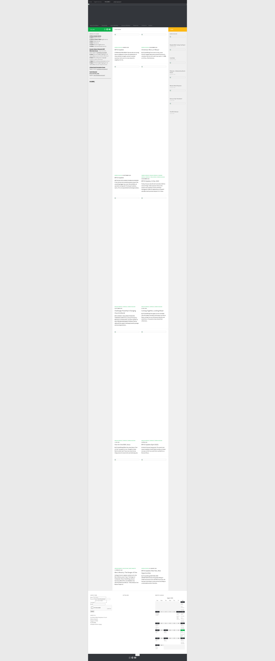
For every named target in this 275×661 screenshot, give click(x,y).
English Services (97, 2)
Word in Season (118, 47)
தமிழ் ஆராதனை (117, 2)
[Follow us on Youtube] (109, 29)
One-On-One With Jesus (122, 445)
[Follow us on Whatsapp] (105, 29)
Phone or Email (94, 599)
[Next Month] (183, 598)
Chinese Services (145, 175)
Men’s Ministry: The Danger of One (126, 572)
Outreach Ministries (125, 25)
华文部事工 (107, 2)
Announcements (118, 568)
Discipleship (104, 25)
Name (91, 597)
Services (148, 177)
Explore (150, 25)
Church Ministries (114, 25)
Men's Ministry (132, 568)
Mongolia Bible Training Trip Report (177, 45)
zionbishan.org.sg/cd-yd (102, 69)
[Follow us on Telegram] (107, 29)
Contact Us (144, 25)
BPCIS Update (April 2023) (149, 445)
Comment (92, 602)
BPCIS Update (119, 50)
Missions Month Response (176, 85)
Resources (135, 25)
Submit (92, 611)
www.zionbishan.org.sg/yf (99, 75)
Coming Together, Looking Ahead (152, 311)
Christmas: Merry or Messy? (150, 50)
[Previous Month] (157, 598)
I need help (172, 58)
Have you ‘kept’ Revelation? (176, 98)
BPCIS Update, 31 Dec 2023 (150, 181)
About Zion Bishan (94, 25)
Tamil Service (153, 177)
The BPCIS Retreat (174, 111)
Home (90, 2)
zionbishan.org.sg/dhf (102, 52)
